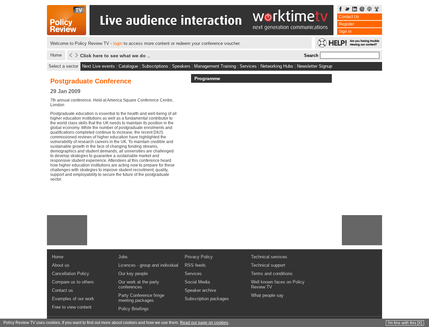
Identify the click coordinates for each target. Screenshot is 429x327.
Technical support (268, 265)
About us (60, 265)
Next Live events (98, 66)
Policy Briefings (133, 308)
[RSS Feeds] (377, 9)
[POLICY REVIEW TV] (66, 33)
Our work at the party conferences (138, 284)
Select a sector (63, 66)
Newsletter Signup (314, 66)
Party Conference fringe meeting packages (141, 298)
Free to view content (71, 307)
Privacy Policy (199, 256)
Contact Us (349, 16)
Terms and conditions (272, 273)
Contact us (62, 290)
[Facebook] (340, 9)
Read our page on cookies (204, 322)
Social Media (197, 281)
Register (346, 24)
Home (56, 55)
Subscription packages (207, 298)
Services (248, 66)
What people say (267, 295)
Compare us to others (73, 281)
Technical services (269, 256)
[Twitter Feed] (347, 9)
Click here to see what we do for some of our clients (139, 55)
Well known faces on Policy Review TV (278, 284)
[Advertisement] (67, 230)
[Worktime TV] (211, 33)
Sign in (345, 31)
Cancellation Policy (70, 273)
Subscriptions (155, 66)
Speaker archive (200, 290)
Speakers (181, 66)
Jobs (123, 256)
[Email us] (362, 9)
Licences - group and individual (148, 265)
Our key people (133, 273)
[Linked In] (355, 9)
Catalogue (128, 66)
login (117, 43)
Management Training (215, 66)
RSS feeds (195, 265)
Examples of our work (73, 298)
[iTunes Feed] (369, 9)
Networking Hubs (276, 66)
